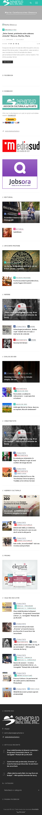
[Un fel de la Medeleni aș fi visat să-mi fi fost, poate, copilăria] (21, 261)
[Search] (30, 3)
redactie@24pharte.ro (12, 131)
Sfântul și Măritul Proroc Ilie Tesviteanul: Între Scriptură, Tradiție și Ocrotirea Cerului (24, 478)
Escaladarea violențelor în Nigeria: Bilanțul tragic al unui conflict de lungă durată (24, 460)
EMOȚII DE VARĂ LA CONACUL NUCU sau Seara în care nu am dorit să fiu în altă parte (24, 530)
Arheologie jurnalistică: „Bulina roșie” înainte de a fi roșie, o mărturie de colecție (25, 332)
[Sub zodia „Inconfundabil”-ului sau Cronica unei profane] (7, 542)
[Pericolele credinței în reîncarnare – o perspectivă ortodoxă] (7, 392)
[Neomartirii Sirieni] (7, 343)
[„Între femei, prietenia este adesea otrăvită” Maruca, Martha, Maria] (9, 25)
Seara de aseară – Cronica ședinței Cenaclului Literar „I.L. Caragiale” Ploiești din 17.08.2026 (25, 665)
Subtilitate (17, 232)
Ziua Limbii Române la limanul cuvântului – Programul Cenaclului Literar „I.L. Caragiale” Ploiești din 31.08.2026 (23, 752)
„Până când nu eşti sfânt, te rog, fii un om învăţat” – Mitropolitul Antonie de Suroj (20, 314)
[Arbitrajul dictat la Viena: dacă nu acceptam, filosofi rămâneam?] (7, 408)
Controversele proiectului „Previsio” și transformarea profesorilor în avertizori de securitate (22, 764)
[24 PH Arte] (12, 3)
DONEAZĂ (12, 115)
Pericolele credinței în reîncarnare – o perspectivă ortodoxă (24, 396)
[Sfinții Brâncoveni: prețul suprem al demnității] (7, 692)
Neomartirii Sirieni (20, 343)
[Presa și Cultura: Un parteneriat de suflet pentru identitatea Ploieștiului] (7, 676)
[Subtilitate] (7, 232)
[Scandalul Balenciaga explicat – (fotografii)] (21, 212)
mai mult (7, 62)
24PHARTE (9, 39)
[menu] (36, 2)
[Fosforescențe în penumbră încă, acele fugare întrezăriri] (7, 281)
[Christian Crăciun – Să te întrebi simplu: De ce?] (21, 372)
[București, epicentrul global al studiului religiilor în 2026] (21, 506)
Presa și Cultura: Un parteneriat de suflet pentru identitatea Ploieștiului (25, 681)
